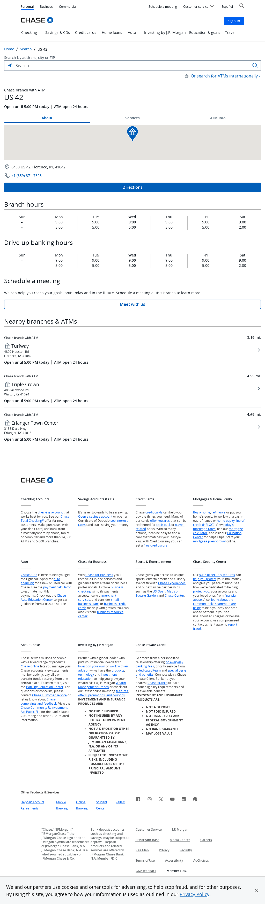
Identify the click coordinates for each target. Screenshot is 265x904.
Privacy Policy (194, 894)
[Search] (255, 65)
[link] (138, 800)
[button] (257, 891)
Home (9, 49)
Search (26, 49)
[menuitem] (163, 6)
